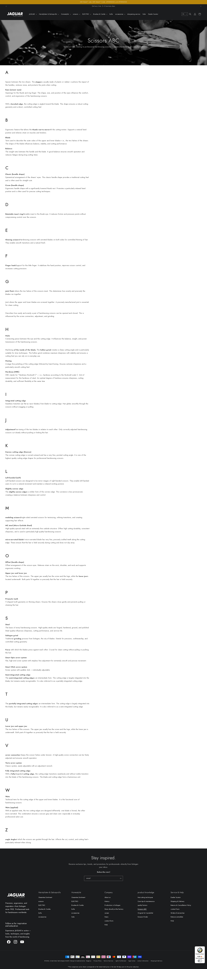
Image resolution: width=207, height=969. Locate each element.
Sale (72, 917)
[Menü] (203, 947)
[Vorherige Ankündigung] (6, 6)
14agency (88, 961)
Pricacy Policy (98, 961)
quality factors (142, 905)
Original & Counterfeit (145, 913)
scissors (41, 901)
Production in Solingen (112, 905)
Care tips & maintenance (146, 901)
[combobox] (185, 14)
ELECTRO (41, 905)
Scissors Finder (143, 917)
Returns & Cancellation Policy (181, 905)
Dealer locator (176, 897)
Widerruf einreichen (177, 913)
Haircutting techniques (145, 897)
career (107, 913)
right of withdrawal (120, 961)
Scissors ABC (142, 909)
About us (108, 897)
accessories (42, 917)
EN (183, 14)
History (107, 901)
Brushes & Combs (44, 909)
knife (40, 913)
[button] (33, 14)
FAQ (106, 925)
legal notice (131, 961)
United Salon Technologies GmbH (59, 961)
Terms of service (108, 961)
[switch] (200, 961)
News (106, 917)
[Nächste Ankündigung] (200, 6)
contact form (109, 921)
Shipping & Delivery (177, 901)
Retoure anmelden (177, 917)
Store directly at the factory (114, 909)
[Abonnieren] (120, 878)
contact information (142, 961)
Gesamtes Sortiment (45, 897)
